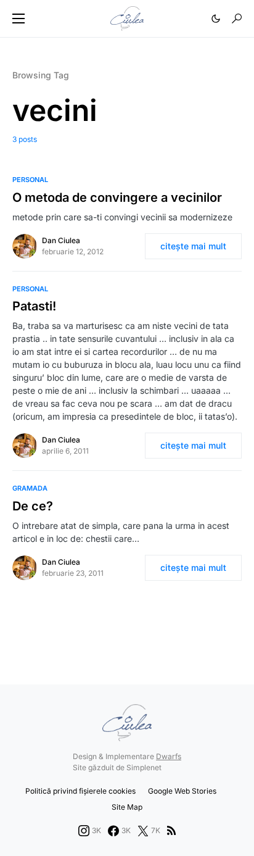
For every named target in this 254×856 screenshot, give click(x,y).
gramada (29, 488)
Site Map (127, 807)
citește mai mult (193, 246)
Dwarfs (168, 756)
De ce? (32, 506)
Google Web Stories (182, 791)
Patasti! (34, 306)
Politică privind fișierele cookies (80, 791)
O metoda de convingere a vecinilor (117, 197)
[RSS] (171, 830)
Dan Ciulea (61, 240)
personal (30, 179)
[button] (18, 18)
